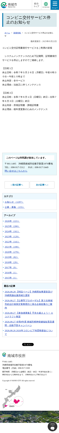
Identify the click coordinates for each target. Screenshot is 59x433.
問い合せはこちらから (16, 171)
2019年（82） (12, 257)
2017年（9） (11, 267)
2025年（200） (12, 226)
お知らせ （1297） (14, 202)
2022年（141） (12, 242)
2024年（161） (12, 231)
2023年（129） (12, 236)
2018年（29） (12, 262)
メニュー (55, 8)
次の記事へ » (42, 185)
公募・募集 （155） (15, 207)
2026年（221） (12, 221)
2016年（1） (11, 272)
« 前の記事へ (17, 185)
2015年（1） (11, 278)
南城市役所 (16, 356)
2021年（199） (12, 247)
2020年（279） (12, 252)
